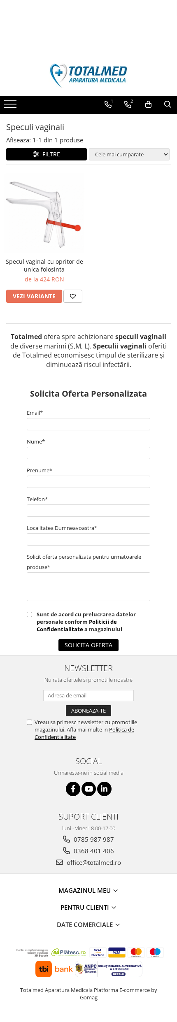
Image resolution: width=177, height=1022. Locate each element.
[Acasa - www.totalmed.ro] (88, 75)
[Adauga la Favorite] (72, 296)
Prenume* (39, 470)
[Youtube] (89, 789)
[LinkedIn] (104, 789)
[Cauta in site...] (167, 104)
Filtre (49, 154)
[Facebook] (73, 789)
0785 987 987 (93, 839)
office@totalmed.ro (93, 862)
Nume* (36, 441)
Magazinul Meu (85, 890)
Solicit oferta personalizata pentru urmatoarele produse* (84, 562)
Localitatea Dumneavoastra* (62, 528)
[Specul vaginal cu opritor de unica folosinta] (44, 213)
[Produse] (11, 106)
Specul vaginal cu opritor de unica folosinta (44, 265)
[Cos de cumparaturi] (148, 104)
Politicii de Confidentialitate (77, 625)
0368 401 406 (93, 851)
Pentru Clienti (86, 907)
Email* (35, 412)
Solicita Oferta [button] (88, 645)
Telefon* (37, 499)
